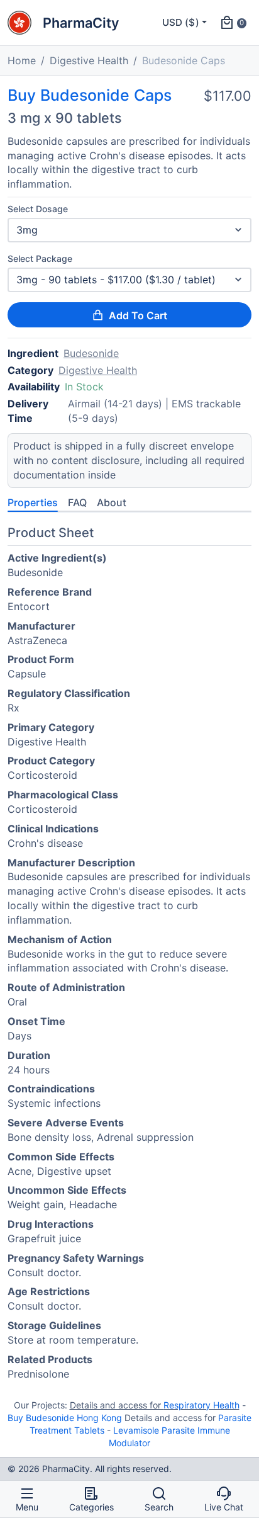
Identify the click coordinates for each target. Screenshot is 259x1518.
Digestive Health (89, 60)
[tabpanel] (129, 955)
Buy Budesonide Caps (90, 95)
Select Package (40, 258)
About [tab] (111, 502)
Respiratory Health (201, 1405)
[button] (233, 22)
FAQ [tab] (77, 502)
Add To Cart (138, 315)
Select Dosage (38, 208)
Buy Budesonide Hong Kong (65, 1417)
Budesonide (91, 353)
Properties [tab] (33, 502)
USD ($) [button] (180, 22)
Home (22, 60)
